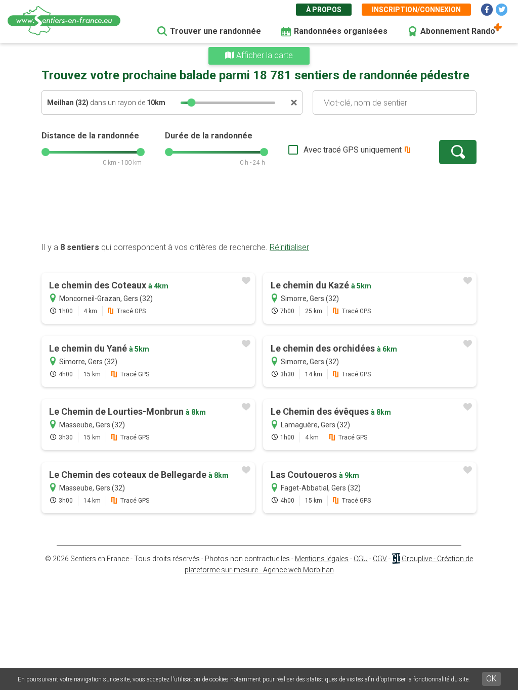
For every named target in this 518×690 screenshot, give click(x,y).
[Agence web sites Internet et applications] (396, 559)
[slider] (191, 102)
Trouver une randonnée (215, 31)
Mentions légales (322, 559)
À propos (323, 10)
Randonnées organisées (340, 31)
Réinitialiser (289, 247)
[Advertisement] (259, 209)
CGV (380, 559)
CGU (361, 559)
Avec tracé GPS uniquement (353, 150)
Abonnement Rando (457, 31)
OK (491, 678)
